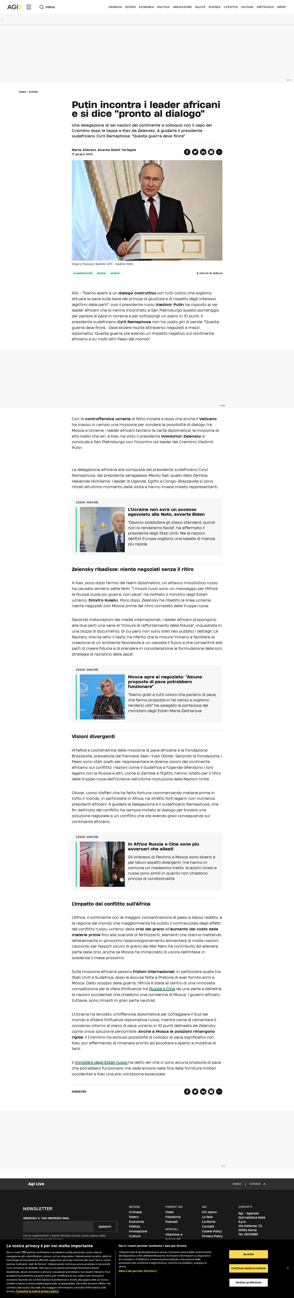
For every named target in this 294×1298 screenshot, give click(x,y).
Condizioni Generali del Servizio (43, 1239)
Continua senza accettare (248, 1268)
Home (22, 91)
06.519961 (251, 1234)
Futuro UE (172, 1239)
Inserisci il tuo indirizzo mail (46, 1218)
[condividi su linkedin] (203, 152)
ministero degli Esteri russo (101, 1062)
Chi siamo (209, 1212)
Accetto (248, 1254)
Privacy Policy (212, 1236)
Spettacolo (265, 7)
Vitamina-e (173, 1234)
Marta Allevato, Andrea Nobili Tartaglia (104, 150)
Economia (146, 7)
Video (169, 1212)
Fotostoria (173, 1217)
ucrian (115, 273)
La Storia (208, 1222)
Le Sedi (207, 1217)
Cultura (247, 7)
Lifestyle (231, 7)
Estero (130, 7)
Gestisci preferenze (248, 1282)
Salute (200, 7)
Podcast (171, 1222)
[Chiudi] (287, 1268)
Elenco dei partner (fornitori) (138, 1271)
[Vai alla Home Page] (14, 7)
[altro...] (219, 152)
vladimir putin (82, 273)
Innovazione (182, 7)
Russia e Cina (162, 988)
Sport (281, 7)
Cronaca (115, 7)
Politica (163, 7)
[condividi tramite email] (211, 152)
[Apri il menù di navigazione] (29, 7)
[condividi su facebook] (187, 152)
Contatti (208, 1226)
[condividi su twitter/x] (195, 152)
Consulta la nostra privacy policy (37, 1291)
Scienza (215, 7)
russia (101, 273)
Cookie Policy (212, 1231)
